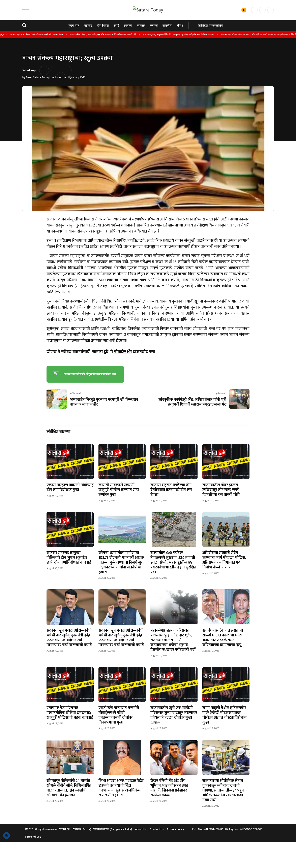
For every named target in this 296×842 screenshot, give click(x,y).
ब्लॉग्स (154, 25)
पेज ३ (180, 25)
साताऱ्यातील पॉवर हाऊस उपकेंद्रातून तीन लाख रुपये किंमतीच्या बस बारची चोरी (90, 35)
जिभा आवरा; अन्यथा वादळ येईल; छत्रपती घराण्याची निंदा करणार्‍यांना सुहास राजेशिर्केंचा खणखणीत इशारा (121, 788)
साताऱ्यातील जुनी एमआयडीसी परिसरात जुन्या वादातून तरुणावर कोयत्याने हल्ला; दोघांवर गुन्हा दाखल (173, 715)
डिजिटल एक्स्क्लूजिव (210, 25)
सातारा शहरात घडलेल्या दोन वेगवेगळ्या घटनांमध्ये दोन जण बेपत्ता (171, 490)
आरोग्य (128, 25)
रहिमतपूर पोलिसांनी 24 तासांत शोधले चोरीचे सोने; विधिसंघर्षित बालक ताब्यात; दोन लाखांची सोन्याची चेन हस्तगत (69, 788)
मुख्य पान (73, 25)
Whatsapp (30, 70)
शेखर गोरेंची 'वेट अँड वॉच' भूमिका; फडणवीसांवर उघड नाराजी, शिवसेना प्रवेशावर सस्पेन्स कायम (169, 788)
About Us (141, 829)
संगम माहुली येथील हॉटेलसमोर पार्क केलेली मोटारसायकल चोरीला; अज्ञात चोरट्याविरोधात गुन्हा (224, 715)
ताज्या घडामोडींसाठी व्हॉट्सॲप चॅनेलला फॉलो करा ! (90, 374)
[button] (25, 10)
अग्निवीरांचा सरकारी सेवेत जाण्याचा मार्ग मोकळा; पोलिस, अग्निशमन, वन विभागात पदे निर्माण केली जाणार (224, 560)
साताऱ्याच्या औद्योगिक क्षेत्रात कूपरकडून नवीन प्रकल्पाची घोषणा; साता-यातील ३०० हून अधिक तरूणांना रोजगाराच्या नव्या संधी (223, 790)
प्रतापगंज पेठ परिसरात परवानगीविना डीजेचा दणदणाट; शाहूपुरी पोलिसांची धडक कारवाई (70, 712)
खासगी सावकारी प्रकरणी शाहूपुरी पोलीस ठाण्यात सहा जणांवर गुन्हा (118, 490)
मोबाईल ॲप (123, 351)
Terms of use (33, 837)
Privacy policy (175, 829)
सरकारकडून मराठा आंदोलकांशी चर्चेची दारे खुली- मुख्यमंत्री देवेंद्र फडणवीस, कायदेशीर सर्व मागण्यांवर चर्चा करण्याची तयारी (69, 637)
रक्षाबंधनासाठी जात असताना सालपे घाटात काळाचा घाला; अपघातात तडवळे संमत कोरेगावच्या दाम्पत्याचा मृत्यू (222, 637)
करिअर (141, 25)
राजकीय (167, 25)
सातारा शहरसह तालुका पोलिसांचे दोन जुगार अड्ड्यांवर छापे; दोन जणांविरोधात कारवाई (165, 35)
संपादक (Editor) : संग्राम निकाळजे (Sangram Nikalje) (102, 829)
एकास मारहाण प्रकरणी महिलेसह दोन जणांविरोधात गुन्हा (70, 487)
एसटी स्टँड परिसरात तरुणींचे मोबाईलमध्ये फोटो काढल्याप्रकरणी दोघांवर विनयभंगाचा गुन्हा (118, 715)
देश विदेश (103, 25)
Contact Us (157, 829)
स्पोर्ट (116, 25)
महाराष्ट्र (88, 25)
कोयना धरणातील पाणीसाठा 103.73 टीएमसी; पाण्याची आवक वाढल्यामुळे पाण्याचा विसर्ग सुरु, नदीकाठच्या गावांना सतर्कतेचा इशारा (121, 562)
